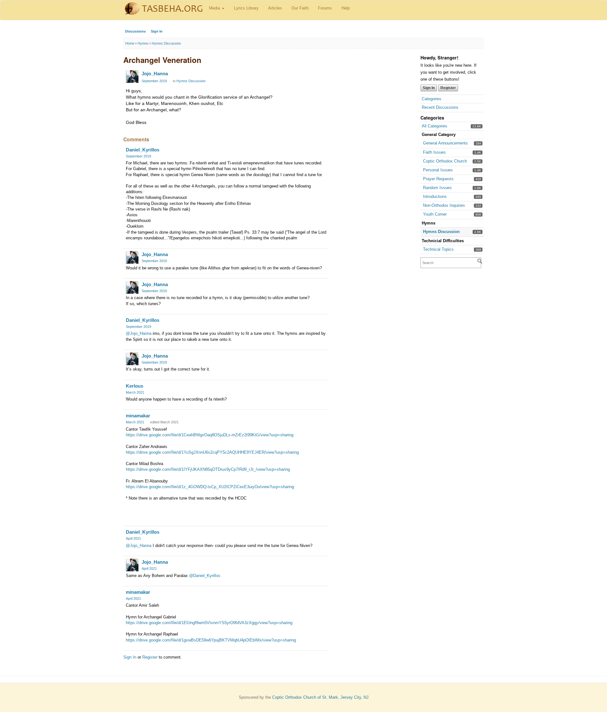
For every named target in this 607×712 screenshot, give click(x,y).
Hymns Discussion (441, 231)
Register (448, 88)
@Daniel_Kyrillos (204, 575)
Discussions (135, 31)
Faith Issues (434, 152)
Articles (275, 8)
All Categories (434, 126)
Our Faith (300, 8)
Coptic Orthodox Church (445, 161)
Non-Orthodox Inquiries (444, 205)
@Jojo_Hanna (138, 333)
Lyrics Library (246, 8)
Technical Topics (438, 249)
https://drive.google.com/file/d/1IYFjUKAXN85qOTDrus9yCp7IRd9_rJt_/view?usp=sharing (208, 469)
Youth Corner (435, 214)
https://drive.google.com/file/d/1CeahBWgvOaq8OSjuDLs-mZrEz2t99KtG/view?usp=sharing (209, 435)
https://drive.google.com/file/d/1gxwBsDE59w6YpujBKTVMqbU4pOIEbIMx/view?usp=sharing (211, 640)
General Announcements (445, 143)
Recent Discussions (440, 107)
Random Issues (437, 187)
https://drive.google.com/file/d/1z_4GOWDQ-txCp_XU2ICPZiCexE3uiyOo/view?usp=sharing (210, 486)
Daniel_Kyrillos (142, 149)
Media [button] (215, 8)
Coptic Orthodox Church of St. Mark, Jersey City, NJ (320, 697)
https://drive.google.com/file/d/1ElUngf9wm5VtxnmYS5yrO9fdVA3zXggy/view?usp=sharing (209, 622)
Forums (325, 8)
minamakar (138, 415)
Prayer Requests (438, 178)
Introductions (435, 196)
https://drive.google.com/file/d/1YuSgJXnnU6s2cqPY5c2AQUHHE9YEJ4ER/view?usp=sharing (212, 452)
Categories (431, 98)
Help (345, 8)
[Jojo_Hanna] (132, 76)
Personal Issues (438, 170)
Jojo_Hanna (155, 73)
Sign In (156, 31)
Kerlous (134, 386)
